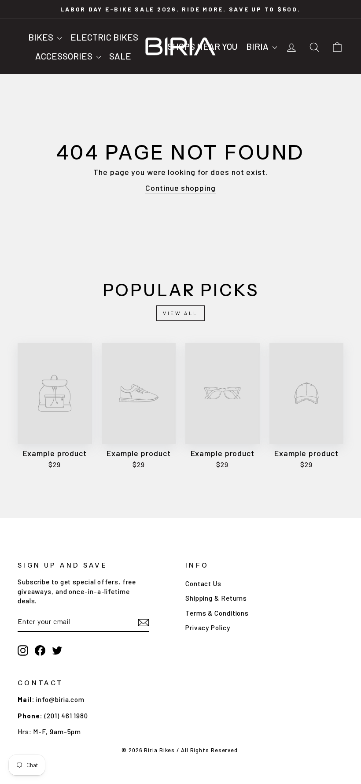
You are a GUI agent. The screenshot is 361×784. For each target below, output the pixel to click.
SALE (120, 56)
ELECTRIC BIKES (104, 37)
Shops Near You (202, 46)
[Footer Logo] (264, 706)
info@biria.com (60, 699)
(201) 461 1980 (66, 716)
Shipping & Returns (216, 598)
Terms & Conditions (217, 613)
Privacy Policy (207, 628)
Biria (258, 46)
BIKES (41, 37)
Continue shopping (180, 188)
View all (180, 313)
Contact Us (203, 583)
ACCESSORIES (64, 56)
